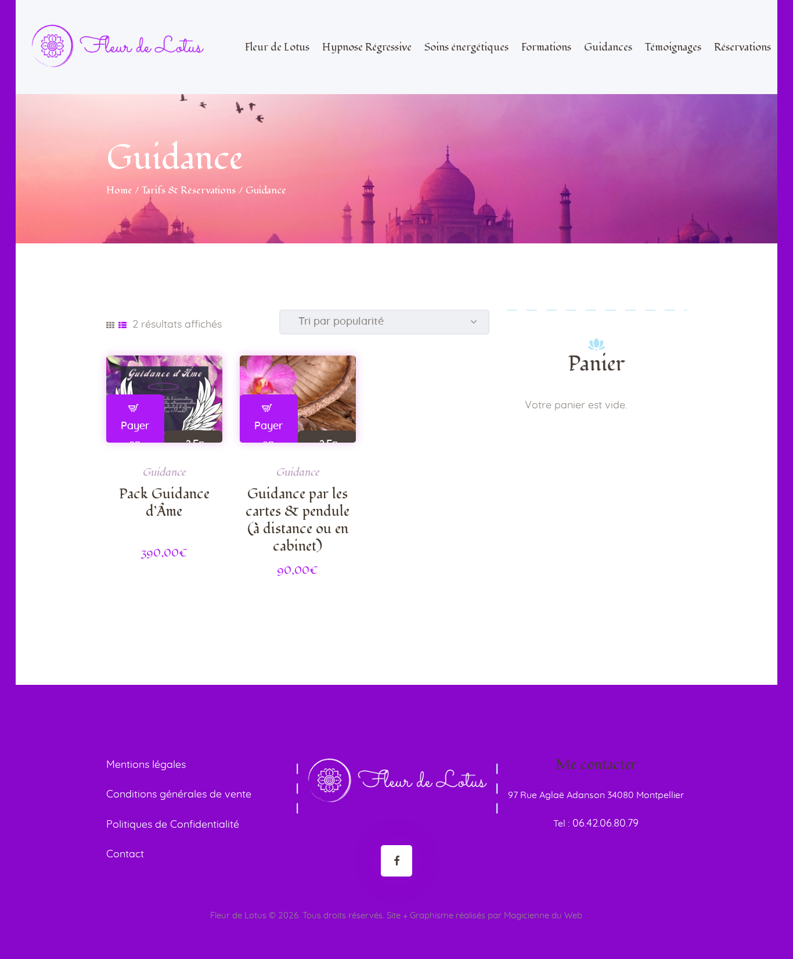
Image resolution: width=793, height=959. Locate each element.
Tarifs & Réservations (189, 190)
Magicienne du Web (543, 915)
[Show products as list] (122, 325)
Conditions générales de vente (178, 794)
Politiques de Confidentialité (172, 825)
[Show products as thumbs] (110, 325)
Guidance (164, 472)
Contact (125, 854)
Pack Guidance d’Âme (164, 503)
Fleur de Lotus (238, 915)
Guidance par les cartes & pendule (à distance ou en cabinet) (297, 520)
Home (119, 190)
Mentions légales (146, 765)
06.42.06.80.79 (604, 823)
